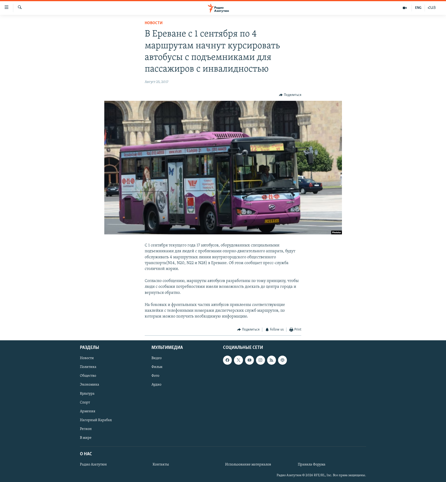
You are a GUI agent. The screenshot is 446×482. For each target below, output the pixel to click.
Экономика (89, 385)
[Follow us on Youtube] (249, 360)
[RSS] (271, 360)
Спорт (85, 402)
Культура (87, 393)
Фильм (156, 367)
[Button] (290, 95)
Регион (86, 429)
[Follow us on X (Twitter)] (238, 360)
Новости (154, 23)
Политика (88, 367)
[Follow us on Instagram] (260, 360)
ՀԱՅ (432, 8)
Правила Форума (311, 464)
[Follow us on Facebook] (227, 360)
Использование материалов (248, 464)
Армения (87, 411)
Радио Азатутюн (93, 464)
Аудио (156, 385)
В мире (86, 438)
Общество (88, 376)
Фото (155, 376)
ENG (418, 8)
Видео (156, 358)
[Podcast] (282, 360)
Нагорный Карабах (96, 420)
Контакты (161, 464)
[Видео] (405, 8)
